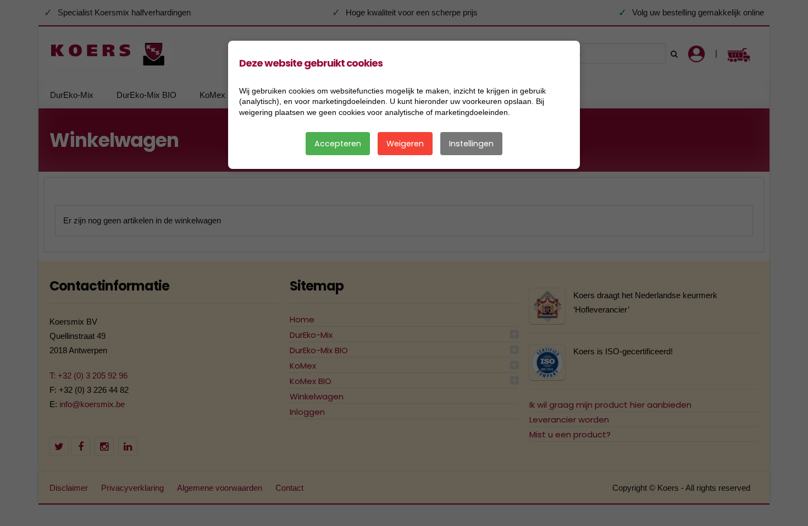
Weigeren (405, 143)
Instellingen (471, 143)
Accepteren (337, 143)
